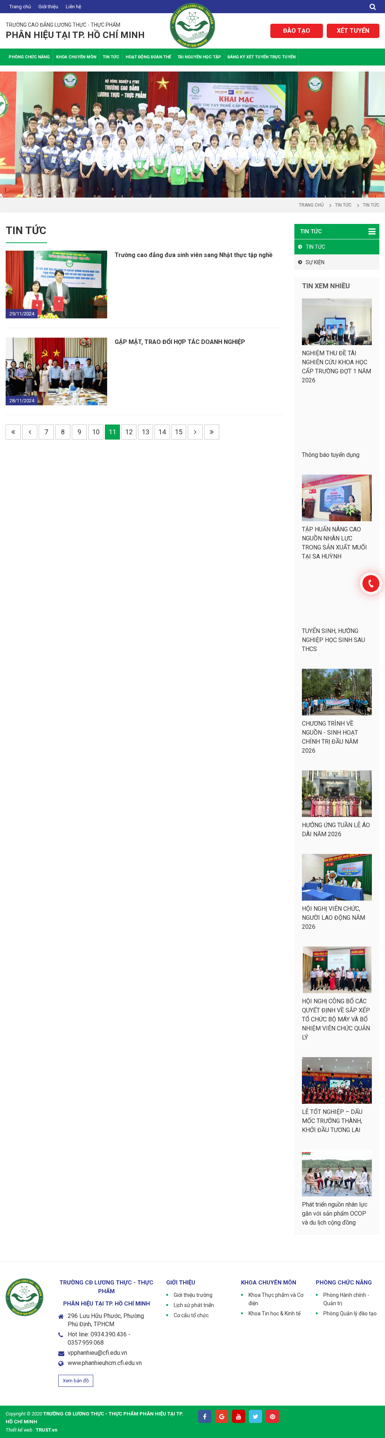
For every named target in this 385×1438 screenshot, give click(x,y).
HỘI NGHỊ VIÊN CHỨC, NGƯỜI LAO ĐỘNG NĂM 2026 (333, 917)
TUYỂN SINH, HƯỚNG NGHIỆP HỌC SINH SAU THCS (333, 640)
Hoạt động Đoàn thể (148, 57)
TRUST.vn (47, 1430)
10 (96, 432)
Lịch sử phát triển (194, 1305)
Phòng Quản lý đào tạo (350, 1313)
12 (129, 432)
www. (75, 1362)
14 (162, 432)
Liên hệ (73, 6)
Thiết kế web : (20, 1430)
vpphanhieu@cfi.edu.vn (97, 1352)
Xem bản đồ (76, 1380)
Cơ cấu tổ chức (191, 1315)
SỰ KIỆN (315, 262)
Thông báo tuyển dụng (330, 454)
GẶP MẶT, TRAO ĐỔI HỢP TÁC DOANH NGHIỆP (180, 341)
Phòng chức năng (29, 57)
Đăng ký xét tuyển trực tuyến (261, 57)
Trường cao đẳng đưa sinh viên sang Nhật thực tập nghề (194, 255)
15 (178, 432)
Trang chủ (20, 6)
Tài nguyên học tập (199, 57)
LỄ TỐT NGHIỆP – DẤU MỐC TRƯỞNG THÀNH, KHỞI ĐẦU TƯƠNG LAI (332, 1121)
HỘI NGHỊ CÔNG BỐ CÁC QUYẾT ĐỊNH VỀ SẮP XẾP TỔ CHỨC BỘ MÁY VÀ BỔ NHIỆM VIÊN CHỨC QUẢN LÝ (336, 1019)
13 (145, 432)
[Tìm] (372, 6)
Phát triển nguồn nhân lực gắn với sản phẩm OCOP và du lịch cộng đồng (334, 1213)
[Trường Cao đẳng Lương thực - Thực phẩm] (192, 25)
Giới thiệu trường (193, 1295)
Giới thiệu (48, 6)
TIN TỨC (315, 247)
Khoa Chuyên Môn (76, 57)
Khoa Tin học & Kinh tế (274, 1313)
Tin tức (111, 57)
